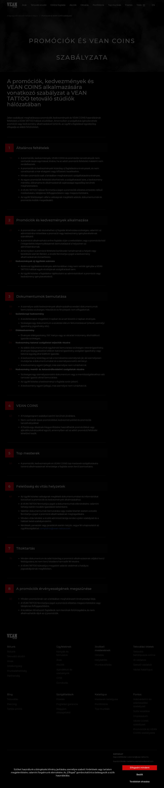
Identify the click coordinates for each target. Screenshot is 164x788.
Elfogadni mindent (140, 767)
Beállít (139, 774)
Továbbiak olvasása (140, 781)
